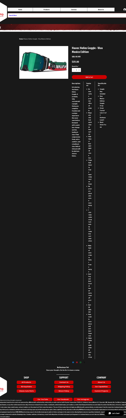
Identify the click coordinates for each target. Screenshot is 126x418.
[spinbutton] (76, 70)
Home (21, 39)
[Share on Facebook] (73, 362)
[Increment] (79, 70)
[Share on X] (84, 362)
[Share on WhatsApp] (80, 362)
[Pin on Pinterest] (77, 362)
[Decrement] (73, 70)
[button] (63, 399)
